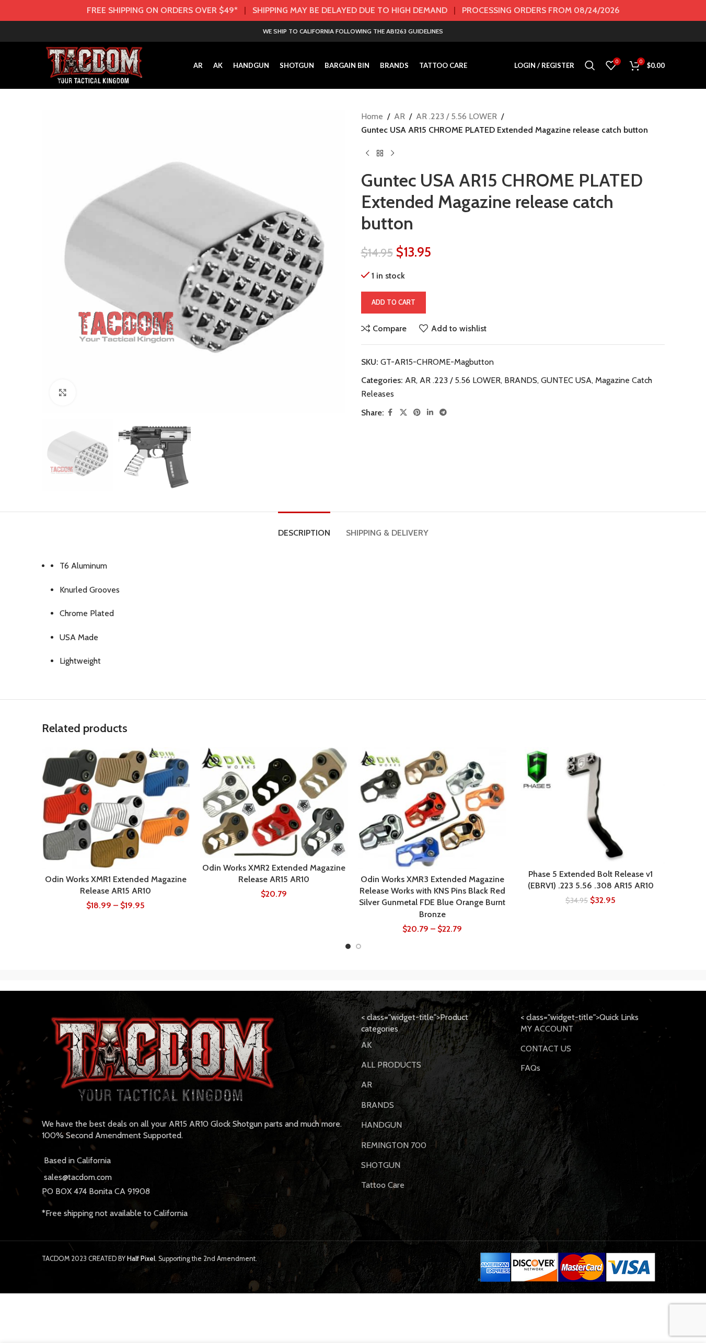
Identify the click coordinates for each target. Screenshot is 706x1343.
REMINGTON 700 (393, 1145)
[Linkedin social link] (430, 413)
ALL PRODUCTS (391, 1065)
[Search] (590, 65)
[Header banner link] (353, 10)
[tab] (304, 527)
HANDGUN (381, 1125)
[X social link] (403, 413)
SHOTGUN (380, 1165)
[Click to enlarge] (63, 392)
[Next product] (392, 153)
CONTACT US (545, 1048)
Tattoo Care (382, 1185)
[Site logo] (94, 65)
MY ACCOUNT (546, 1029)
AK (366, 1045)
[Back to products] (380, 153)
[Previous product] (367, 153)
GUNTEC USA (566, 380)
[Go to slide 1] (348, 946)
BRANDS (520, 380)
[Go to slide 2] (358, 946)
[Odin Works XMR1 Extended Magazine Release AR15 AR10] (116, 808)
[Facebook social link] (390, 413)
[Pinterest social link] (417, 413)
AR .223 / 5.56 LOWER (456, 116)
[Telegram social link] (443, 413)
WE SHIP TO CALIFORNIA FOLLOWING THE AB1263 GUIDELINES (353, 31)
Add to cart (393, 302)
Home (372, 116)
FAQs (530, 1068)
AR (399, 116)
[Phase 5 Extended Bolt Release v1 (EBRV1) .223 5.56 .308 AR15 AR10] (591, 805)
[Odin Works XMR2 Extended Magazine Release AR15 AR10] (274, 802)
